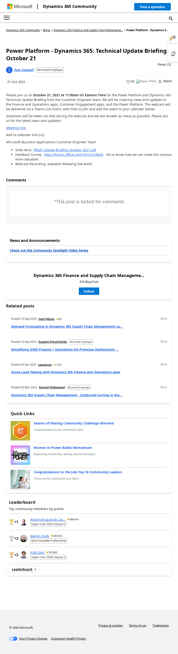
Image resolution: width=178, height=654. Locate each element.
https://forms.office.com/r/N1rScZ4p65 (73, 154)
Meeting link (15, 128)
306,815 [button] (74, 519)
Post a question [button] (152, 7)
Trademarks (161, 625)
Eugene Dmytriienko (52, 342)
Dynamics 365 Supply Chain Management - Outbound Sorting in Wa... (66, 395)
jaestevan (45, 365)
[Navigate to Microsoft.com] (19, 6)
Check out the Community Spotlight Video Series (49, 250)
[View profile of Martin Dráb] (23, 538)
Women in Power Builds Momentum (63, 447)
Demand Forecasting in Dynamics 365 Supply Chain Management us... (67, 326)
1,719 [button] (58, 365)
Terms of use (137, 625)
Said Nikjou (46, 319)
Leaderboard (22, 569)
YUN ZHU (37, 552)
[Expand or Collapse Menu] (6, 18)
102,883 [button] (52, 552)
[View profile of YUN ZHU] (23, 555)
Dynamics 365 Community (70, 6)
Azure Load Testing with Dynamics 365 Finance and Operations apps (65, 372)
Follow (89, 291)
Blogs (46, 30)
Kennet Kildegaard (52, 387)
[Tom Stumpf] (9, 70)
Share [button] (152, 81)
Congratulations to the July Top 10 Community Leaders (78, 472)
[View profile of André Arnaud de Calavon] (23, 522)
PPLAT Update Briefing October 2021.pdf (65, 150)
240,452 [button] (57, 535)
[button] (152, 8)
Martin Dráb (39, 536)
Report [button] (167, 81)
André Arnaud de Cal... (48, 519)
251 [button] (60, 319)
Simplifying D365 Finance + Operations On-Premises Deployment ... (64, 349)
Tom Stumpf (24, 70)
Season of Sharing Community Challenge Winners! (74, 423)
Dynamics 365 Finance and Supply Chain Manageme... (88, 30)
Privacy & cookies (111, 625)
